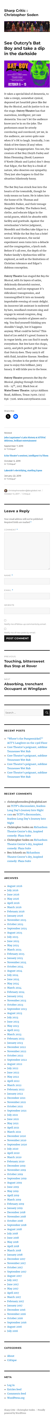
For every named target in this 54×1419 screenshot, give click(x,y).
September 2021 (16, 1110)
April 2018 (13, 1246)
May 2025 (13, 945)
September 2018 (16, 1225)
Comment (11, 529)
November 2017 (16, 1263)
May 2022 (13, 1076)
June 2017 (13, 1284)
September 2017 (16, 1271)
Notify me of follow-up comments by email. (25, 624)
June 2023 (13, 1021)
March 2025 (14, 949)
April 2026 (13, 902)
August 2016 (14, 1326)
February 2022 (15, 1089)
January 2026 (15, 915)
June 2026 (13, 894)
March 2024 (14, 987)
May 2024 (13, 983)
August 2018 (14, 1229)
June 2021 (13, 1119)
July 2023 (12, 1017)
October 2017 (15, 1267)
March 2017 (14, 1297)
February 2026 (16, 911)
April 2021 (13, 1127)
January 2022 (15, 1093)
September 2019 (17, 1178)
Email (8, 590)
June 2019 (13, 1186)
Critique (26, 494)
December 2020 (16, 1136)
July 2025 (12, 936)
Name (8, 575)
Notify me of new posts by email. (20, 632)
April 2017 (13, 1292)
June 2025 (13, 941)
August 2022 (14, 1063)
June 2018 (13, 1237)
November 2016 (16, 1313)
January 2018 (14, 1254)
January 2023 (15, 1042)
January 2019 (15, 1208)
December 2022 (16, 1047)
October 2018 (15, 1220)
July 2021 (12, 1114)
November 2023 (16, 1000)
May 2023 (13, 1025)
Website (9, 605)
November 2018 (16, 1216)
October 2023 (15, 1004)
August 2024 (14, 970)
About (10, 1355)
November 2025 (16, 919)
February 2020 (15, 1161)
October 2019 (15, 1174)
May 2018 (12, 1241)
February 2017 (15, 1301)
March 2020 (14, 1157)
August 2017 (14, 1275)
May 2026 (13, 898)
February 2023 (15, 1038)
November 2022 (16, 1051)
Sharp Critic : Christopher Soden (21, 12)
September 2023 (17, 1008)
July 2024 (12, 975)
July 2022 (12, 1068)
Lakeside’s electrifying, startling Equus (23, 470)
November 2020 (16, 1140)
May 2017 (12, 1288)
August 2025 (14, 932)
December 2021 (16, 1097)
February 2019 (15, 1203)
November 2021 (16, 1102)
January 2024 (15, 996)
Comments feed (16, 1393)
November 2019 (16, 1169)
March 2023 (14, 1034)
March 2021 (14, 1131)
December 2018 (16, 1212)
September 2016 (17, 1322)
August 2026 (14, 886)
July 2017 (12, 1280)
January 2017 (14, 1305)
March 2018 (14, 1250)
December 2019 (16, 1165)
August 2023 (14, 1013)
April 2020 (13, 1152)
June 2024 (13, 979)
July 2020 (12, 1148)
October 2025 (15, 924)
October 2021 (15, 1106)
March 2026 (14, 907)
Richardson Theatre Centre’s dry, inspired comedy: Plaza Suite (27, 831)
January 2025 (15, 958)
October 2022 (15, 1055)
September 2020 (17, 1144)
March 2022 (14, 1085)
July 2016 (12, 1330)
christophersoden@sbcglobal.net (24, 490)
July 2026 (12, 890)
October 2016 (15, 1318)
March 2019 (14, 1199)
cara (9, 814)
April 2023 (13, 1030)
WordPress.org (16, 1397)
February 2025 (15, 953)
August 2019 (14, 1182)
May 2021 (12, 1123)
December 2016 (16, 1309)
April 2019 (13, 1195)
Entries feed (14, 1389)
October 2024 (15, 966)
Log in (11, 1385)
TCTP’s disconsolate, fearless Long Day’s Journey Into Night (26, 818)
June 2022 (13, 1072)
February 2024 (15, 991)
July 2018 (12, 1233)
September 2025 (17, 928)
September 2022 (17, 1059)
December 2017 (16, 1258)
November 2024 (16, 962)
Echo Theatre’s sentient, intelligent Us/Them (26, 455)
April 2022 (13, 1080)
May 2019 (13, 1191)
